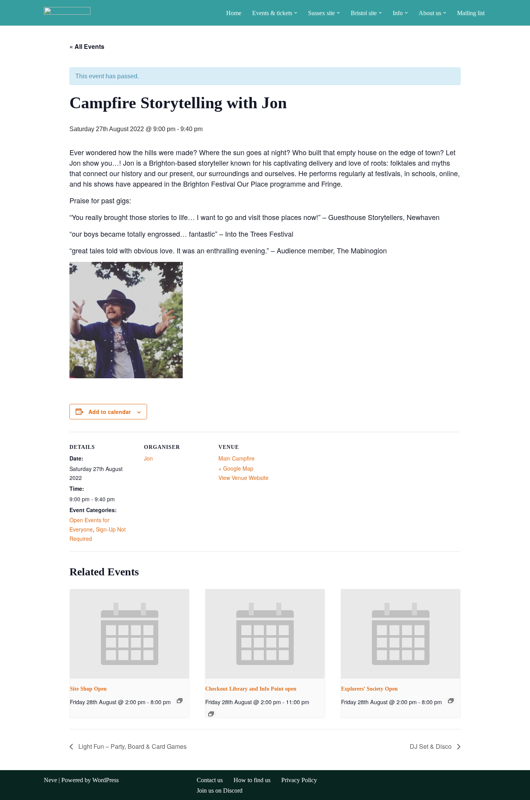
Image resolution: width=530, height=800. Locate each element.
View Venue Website (243, 477)
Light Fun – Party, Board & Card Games (132, 746)
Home (233, 13)
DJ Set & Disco (431, 746)
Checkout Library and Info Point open (250, 689)
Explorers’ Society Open (369, 689)
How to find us (252, 780)
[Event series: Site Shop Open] (179, 700)
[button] (295, 12)
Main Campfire (236, 458)
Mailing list (471, 13)
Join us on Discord (219, 790)
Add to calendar (109, 412)
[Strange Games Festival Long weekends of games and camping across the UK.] (67, 13)
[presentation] (129, 634)
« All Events (86, 46)
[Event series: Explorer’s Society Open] (451, 700)
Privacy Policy (299, 780)
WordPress (105, 780)
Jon (148, 458)
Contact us (210, 780)
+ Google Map (235, 468)
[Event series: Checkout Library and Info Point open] (211, 714)
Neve (50, 780)
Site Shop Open (88, 689)
